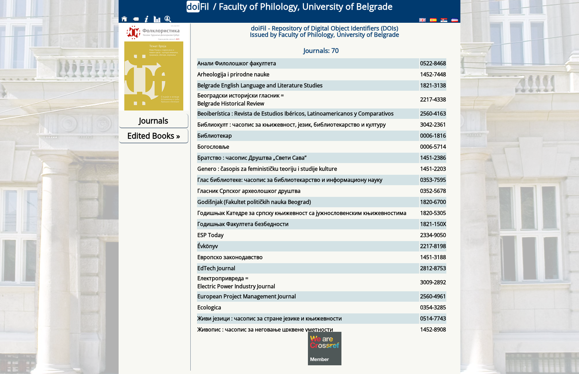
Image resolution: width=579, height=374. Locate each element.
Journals (153, 120)
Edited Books (153, 135)
